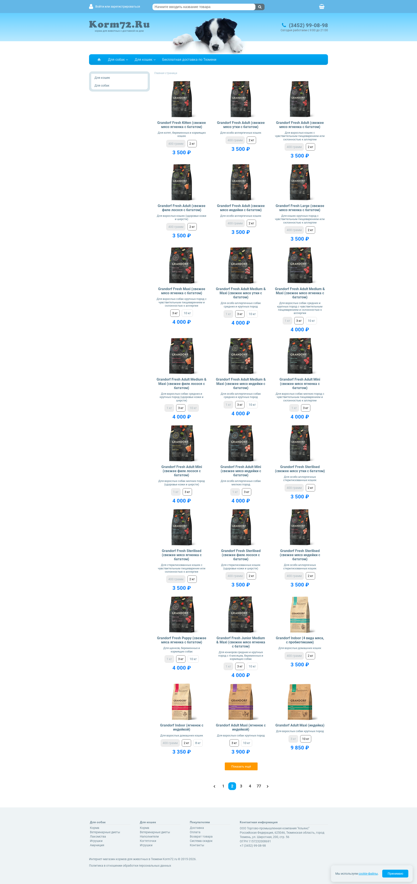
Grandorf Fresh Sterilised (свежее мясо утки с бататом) (300, 469)
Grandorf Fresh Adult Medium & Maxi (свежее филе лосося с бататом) (182, 383)
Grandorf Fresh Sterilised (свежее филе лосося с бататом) (241, 555)
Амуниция (97, 845)
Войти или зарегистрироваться (117, 6)
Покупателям (200, 822)
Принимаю (395, 873)
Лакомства (98, 836)
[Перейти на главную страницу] (99, 59)
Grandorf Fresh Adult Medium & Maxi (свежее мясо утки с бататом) (241, 293)
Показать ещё (241, 766)
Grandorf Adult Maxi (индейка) (299, 725)
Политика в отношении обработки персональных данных (130, 865)
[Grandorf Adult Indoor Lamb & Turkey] (181, 702)
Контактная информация (259, 822)
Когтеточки (148, 841)
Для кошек (143, 60)
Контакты (197, 845)
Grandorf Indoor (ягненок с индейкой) (181, 727)
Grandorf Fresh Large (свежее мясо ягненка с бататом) (300, 208)
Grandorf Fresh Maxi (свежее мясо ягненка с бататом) (181, 291)
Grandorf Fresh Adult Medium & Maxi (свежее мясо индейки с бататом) (241, 383)
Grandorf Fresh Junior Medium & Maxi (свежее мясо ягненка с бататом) (240, 642)
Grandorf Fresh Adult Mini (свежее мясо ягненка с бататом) (300, 383)
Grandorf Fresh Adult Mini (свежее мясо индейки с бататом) (240, 471)
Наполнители (149, 836)
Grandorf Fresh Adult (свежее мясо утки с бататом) (241, 125)
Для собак (116, 60)
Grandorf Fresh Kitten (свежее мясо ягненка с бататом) (181, 125)
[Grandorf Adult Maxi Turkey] (300, 702)
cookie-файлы (368, 873)
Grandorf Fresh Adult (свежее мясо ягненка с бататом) (300, 125)
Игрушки (96, 841)
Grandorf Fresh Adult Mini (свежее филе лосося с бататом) (181, 471)
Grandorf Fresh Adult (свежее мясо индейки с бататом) (241, 208)
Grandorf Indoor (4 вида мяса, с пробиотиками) (300, 640)
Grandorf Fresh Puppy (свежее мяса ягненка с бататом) (181, 640)
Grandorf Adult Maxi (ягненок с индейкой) (241, 727)
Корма (94, 828)
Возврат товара (201, 836)
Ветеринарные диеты (105, 832)
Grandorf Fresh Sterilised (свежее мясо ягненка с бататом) (182, 555)
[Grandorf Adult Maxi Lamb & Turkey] (241, 702)
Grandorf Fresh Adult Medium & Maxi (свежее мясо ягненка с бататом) (300, 293)
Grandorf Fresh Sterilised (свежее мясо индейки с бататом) (300, 555)
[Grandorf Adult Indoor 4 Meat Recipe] (300, 614)
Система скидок (201, 841)
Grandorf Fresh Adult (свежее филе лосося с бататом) (181, 208)
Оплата (195, 832)
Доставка (197, 828)
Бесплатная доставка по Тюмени (189, 60)
